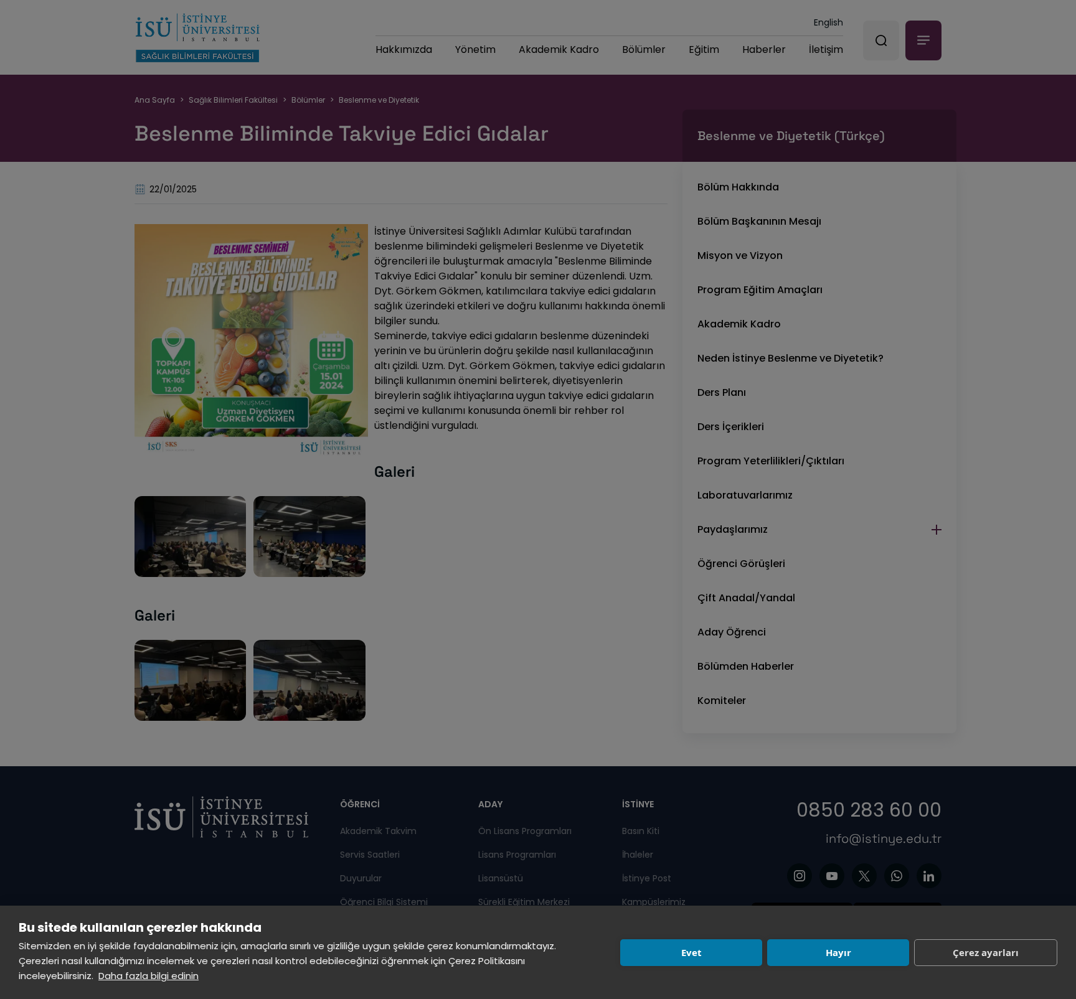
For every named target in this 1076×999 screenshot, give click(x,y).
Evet (691, 952)
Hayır (838, 952)
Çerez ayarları (986, 952)
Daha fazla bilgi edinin (148, 975)
